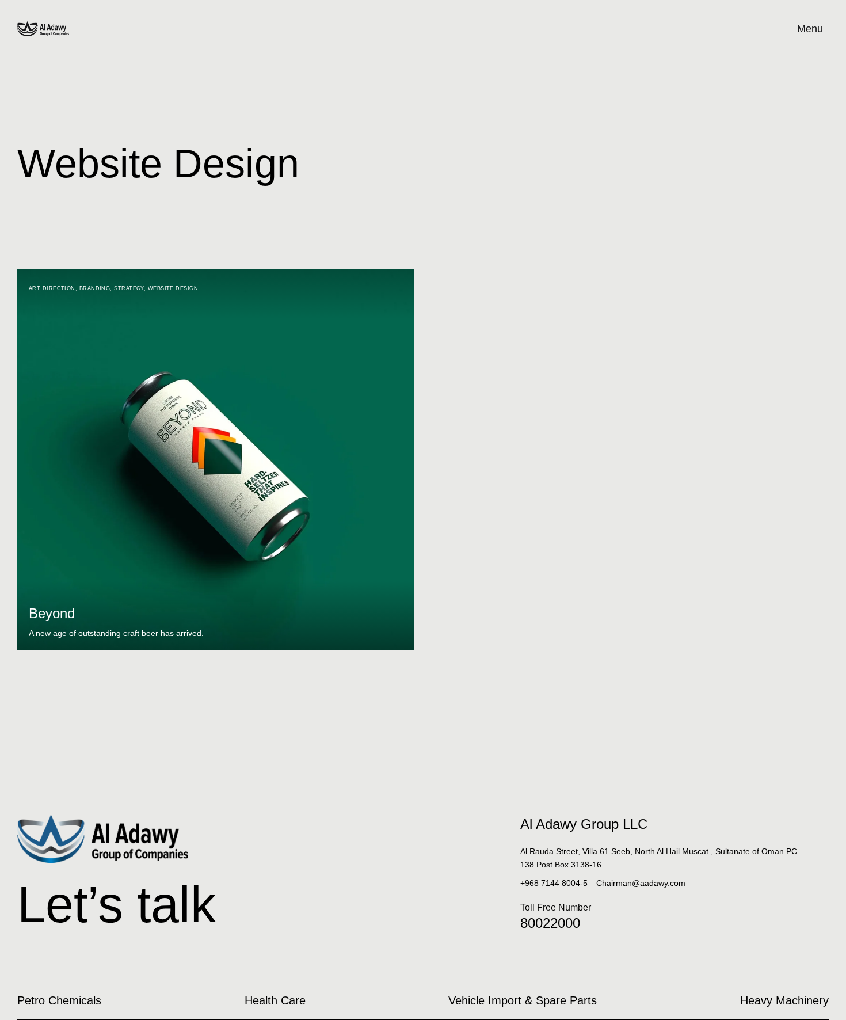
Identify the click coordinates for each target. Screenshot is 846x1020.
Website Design (173, 288)
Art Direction (52, 288)
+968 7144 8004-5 (554, 883)
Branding (94, 288)
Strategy (129, 288)
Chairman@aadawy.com (640, 883)
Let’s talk (116, 904)
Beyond (52, 613)
